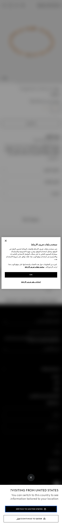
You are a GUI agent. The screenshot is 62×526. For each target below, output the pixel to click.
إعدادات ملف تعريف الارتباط (31, 282)
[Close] (31, 477)
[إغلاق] (5, 240)
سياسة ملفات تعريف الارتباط (34, 267)
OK (31, 275)
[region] (31, 263)
